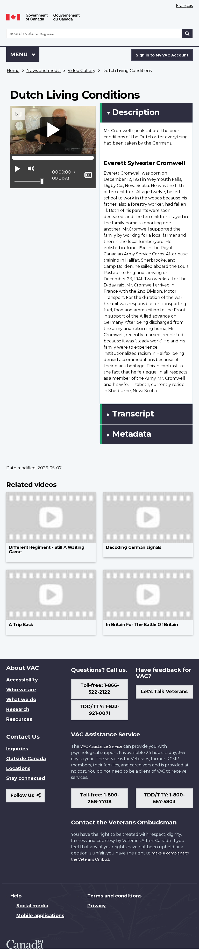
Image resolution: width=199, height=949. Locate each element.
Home (13, 70)
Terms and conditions (114, 896)
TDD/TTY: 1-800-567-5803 (164, 798)
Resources (19, 719)
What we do (21, 699)
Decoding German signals (133, 547)
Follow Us (28, 797)
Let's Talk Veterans (164, 691)
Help (16, 896)
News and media (43, 70)
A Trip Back (21, 624)
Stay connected (25, 778)
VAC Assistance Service (101, 746)
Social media (32, 906)
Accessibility (22, 680)
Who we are (21, 690)
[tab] (146, 113)
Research (17, 709)
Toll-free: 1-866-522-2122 (99, 688)
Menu (19, 54)
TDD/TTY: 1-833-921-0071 (99, 710)
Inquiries (17, 749)
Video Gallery (81, 70)
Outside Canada (26, 758)
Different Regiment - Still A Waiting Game (46, 550)
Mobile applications (40, 915)
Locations (18, 768)
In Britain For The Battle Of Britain (142, 624)
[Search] (187, 33)
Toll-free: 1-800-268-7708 (99, 798)
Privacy (96, 906)
